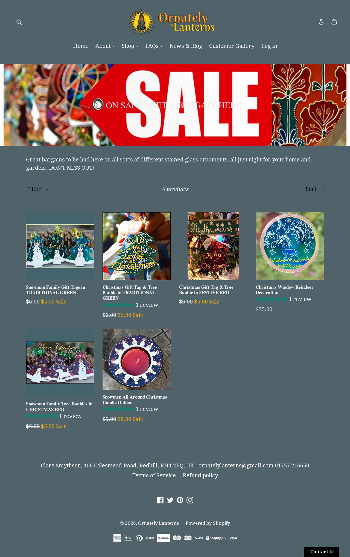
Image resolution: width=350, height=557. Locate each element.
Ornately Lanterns (158, 523)
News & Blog (186, 46)
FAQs (152, 46)
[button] (119, 305)
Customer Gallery (231, 46)
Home (81, 46)
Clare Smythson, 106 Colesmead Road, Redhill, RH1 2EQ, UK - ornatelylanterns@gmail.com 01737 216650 (175, 465)
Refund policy (200, 475)
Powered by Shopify (208, 523)
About (103, 46)
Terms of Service (154, 475)
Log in (269, 46)
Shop (129, 46)
